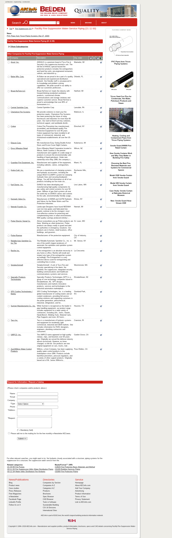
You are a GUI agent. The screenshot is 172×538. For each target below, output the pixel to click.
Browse (88, 23)
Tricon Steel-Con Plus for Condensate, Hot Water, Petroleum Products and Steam (120, 99)
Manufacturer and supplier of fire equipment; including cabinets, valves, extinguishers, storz (54, 165)
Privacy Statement (82, 499)
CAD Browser (48, 499)
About (104, 23)
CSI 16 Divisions (49, 508)
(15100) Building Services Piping (67, 469)
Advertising (79, 491)
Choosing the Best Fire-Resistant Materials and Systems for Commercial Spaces (121, 166)
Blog (10, 483)
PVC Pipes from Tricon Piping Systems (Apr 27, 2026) (28, 36)
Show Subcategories (19, 47)
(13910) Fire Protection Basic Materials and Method (75, 467)
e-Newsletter (14, 497)
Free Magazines (15, 494)
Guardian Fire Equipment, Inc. (22, 163)
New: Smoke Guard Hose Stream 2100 (121, 202)
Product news (14, 485)
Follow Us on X (15, 505)
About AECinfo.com (82, 485)
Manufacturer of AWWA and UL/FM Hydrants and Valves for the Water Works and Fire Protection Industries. (54, 201)
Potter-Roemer (16, 235)
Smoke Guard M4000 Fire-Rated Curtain (121, 147)
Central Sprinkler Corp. (19, 107)
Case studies (14, 488)
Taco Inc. (14, 320)
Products (46, 491)
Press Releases (15, 491)
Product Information (82, 494)
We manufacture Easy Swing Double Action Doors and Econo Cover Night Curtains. (54, 144)
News (73, 23)
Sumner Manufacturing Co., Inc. (23, 306)
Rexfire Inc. (15, 251)
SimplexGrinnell (17, 265)
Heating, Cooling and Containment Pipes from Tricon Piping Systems (121, 138)
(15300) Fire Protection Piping (66, 472)
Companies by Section (51, 483)
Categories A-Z (48, 488)
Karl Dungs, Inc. (17, 185)
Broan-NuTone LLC (18, 91)
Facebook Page (15, 499)
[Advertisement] (56, 372)
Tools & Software (49, 502)
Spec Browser (48, 497)
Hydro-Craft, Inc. (17, 170)
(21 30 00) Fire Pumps (15, 467)
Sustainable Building (51, 505)
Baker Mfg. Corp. (17, 77)
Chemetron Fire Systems (20, 112)
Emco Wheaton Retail (19, 148)
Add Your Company (82, 488)
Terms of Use (80, 497)
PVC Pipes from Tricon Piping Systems (120, 63)
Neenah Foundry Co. (19, 207)
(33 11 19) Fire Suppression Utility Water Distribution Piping (30, 469)
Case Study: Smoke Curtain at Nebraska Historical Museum (121, 193)
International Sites (50, 510)
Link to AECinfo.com (83, 502)
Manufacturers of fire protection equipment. (53, 235)
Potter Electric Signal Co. (21, 221)
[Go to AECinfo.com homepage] (22, 16)
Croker (13, 126)
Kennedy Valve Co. (18, 199)
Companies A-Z (49, 485)
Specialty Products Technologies (18, 278)
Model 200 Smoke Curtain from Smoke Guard (121, 184)
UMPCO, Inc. (16, 335)
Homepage (79, 483)
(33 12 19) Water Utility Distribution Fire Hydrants (26, 472)
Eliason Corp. (16, 143)
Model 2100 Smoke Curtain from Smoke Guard (121, 176)
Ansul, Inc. (15, 62)
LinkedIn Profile (15, 502)
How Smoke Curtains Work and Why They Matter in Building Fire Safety (121, 155)
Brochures (47, 494)
